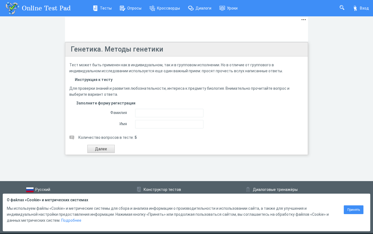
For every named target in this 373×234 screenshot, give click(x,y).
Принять (353, 210)
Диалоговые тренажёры (275, 189)
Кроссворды (168, 8)
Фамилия (118, 112)
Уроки (232, 8)
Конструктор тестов (162, 189)
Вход (364, 8)
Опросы (134, 8)
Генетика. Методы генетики (117, 49)
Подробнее (71, 220)
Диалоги (203, 8)
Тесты (106, 8)
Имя (123, 124)
